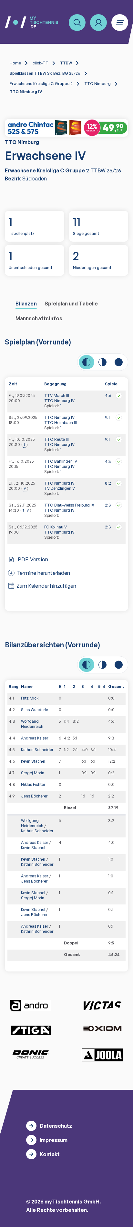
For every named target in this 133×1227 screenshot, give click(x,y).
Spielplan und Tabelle (71, 303)
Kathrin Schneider (37, 749)
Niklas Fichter (33, 784)
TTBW (66, 63)
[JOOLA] (102, 1054)
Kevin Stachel (33, 761)
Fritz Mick (29, 698)
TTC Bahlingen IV (60, 461)
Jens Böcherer (34, 796)
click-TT (40, 63)
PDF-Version (33, 559)
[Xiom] (102, 1029)
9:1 (107, 417)
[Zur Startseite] (31, 22)
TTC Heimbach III (60, 422)
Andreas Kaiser (34, 738)
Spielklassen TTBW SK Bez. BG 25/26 (45, 73)
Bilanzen (26, 303)
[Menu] (119, 22)
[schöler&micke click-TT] (66, 128)
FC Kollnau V (55, 527)
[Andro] (30, 1005)
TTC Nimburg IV (59, 400)
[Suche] (77, 22)
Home (15, 63)
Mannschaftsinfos (38, 318)
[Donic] (30, 1054)
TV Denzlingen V (59, 488)
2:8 (108, 505)
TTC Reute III (56, 439)
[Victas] (102, 1005)
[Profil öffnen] (98, 22)
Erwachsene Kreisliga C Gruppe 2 (41, 83)
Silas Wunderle (34, 709)
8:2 (108, 483)
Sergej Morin (32, 772)
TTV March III (56, 395)
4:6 (108, 395)
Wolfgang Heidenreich (32, 724)
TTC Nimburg (97, 83)
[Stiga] (30, 1030)
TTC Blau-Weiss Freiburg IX (69, 505)
